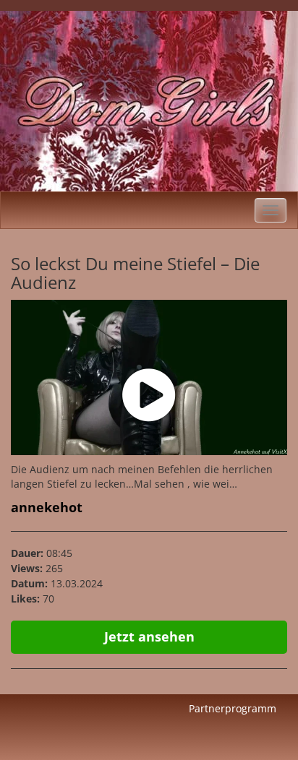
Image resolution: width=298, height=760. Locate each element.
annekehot (46, 507)
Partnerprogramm (232, 708)
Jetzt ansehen (149, 636)
